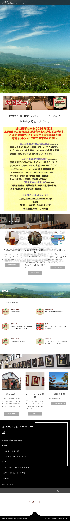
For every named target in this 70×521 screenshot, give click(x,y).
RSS (57, 490)
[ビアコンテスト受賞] (35, 391)
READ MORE (12, 265)
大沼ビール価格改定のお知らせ (54, 311)
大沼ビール (6, 2)
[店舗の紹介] (11, 391)
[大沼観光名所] (58, 391)
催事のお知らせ (15, 311)
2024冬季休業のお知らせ (18, 341)
